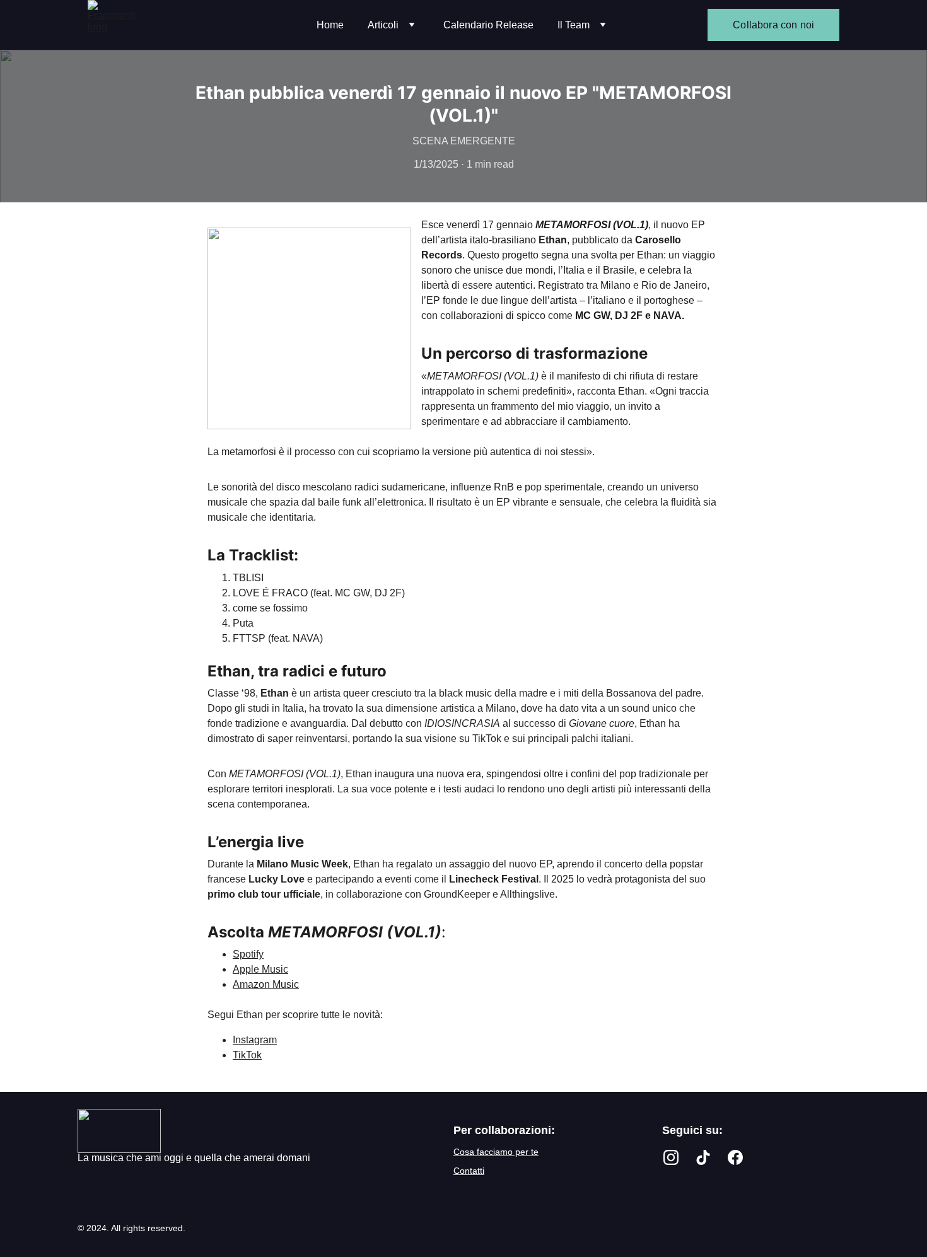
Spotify (248, 954)
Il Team (573, 25)
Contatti (468, 1171)
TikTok (247, 1055)
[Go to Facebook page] (735, 1157)
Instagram (255, 1039)
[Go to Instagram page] (671, 1157)
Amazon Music (266, 984)
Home (330, 25)
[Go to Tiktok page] (703, 1157)
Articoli (383, 25)
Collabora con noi (773, 25)
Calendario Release (488, 25)
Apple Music (260, 969)
